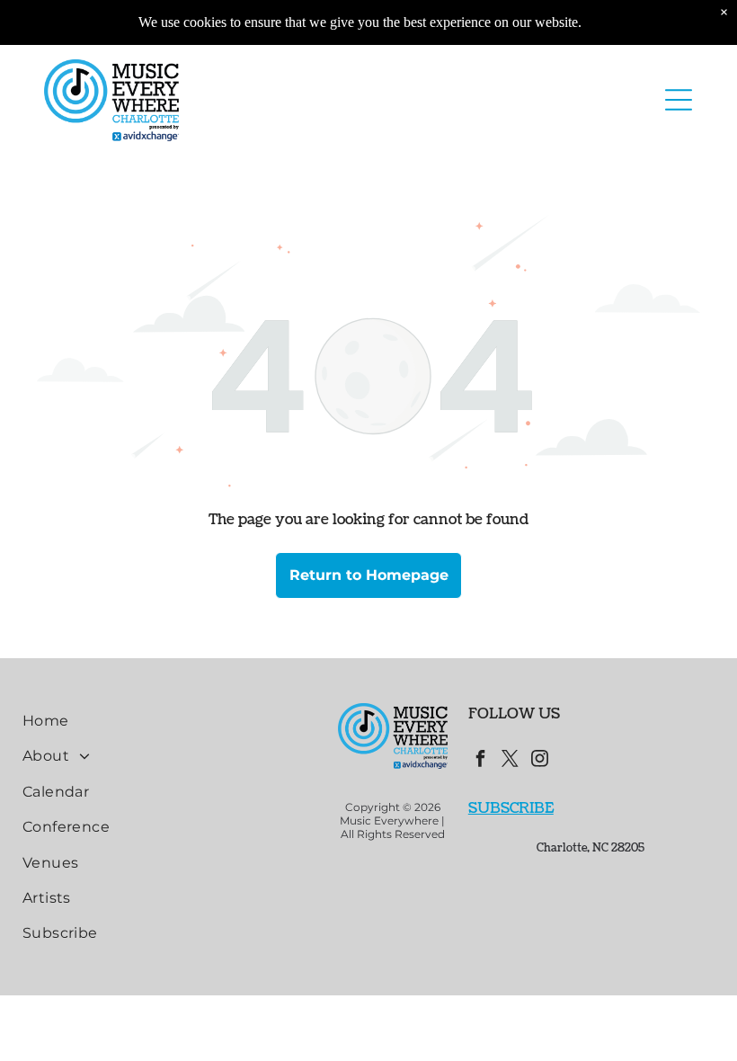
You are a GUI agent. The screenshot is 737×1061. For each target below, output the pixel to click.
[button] (678, 99)
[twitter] (510, 761)
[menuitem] (169, 720)
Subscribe (511, 808)
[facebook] (480, 761)
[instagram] (540, 761)
